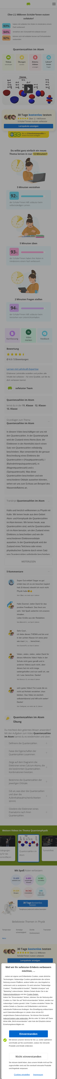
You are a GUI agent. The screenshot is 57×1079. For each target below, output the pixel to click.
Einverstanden (28, 1034)
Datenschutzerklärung (11, 994)
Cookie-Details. (33, 994)
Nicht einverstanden (28, 1056)
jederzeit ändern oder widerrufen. (15, 1018)
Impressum (38, 1074)
